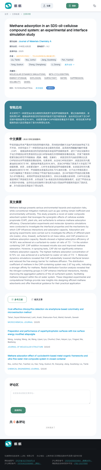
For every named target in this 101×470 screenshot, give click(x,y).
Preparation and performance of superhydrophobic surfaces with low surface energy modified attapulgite (46, 332)
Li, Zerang (56, 64)
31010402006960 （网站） (29, 463)
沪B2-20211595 (81, 463)
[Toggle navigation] (94, 5)
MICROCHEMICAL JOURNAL (20, 322)
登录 (74, 6)
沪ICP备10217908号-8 (25, 460)
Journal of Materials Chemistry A (35, 41)
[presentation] (36, 299)
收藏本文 (50, 88)
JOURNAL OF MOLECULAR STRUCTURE (25, 347)
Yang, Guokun (17, 64)
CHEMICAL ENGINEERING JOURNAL (24, 369)
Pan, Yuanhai (67, 60)
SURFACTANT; (50, 78)
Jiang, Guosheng (48, 60)
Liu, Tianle (15, 60)
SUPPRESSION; (77, 78)
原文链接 (39, 88)
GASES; (27, 82)
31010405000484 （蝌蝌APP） (78, 460)
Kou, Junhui (31, 60)
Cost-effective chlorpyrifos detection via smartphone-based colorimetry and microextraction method (46, 311)
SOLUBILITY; (15, 82)
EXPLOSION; (35, 78)
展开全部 (68, 64)
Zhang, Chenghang (37, 64)
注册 (48, 6)
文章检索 (15, 14)
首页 (6, 14)
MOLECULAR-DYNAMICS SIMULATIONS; (28, 74)
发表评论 (18, 410)
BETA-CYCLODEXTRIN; (59, 74)
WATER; (63, 78)
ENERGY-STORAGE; (18, 78)
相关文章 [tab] (38, 299)
